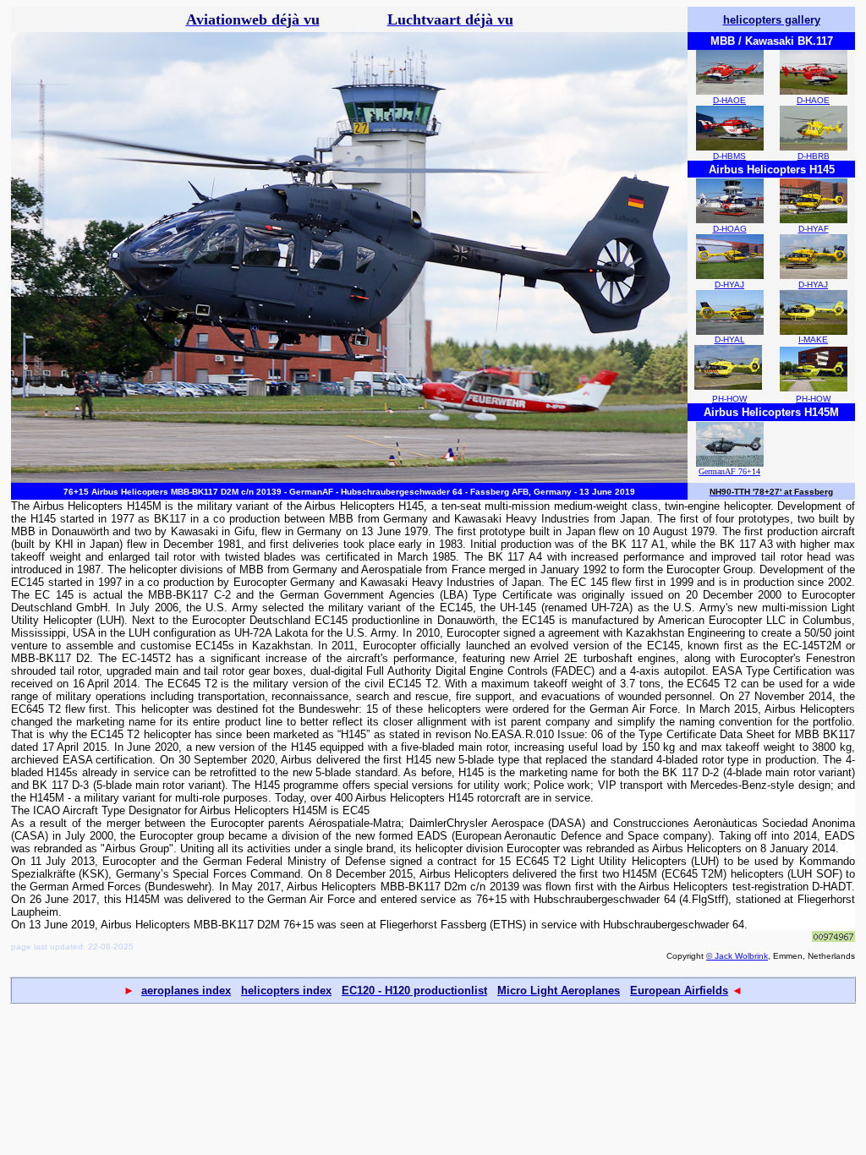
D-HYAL (730, 339)
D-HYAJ (729, 284)
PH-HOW (729, 398)
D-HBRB (813, 156)
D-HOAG (730, 228)
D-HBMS (729, 156)
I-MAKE (813, 339)
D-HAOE (729, 100)
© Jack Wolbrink (737, 956)
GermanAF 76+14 (729, 471)
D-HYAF (813, 228)
